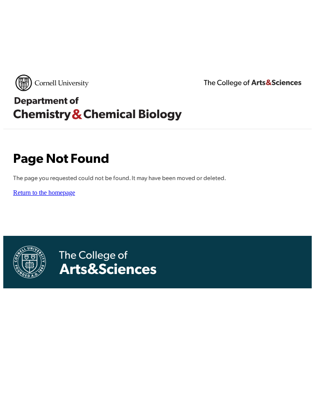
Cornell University (52, 83)
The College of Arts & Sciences (252, 83)
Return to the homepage (44, 192)
